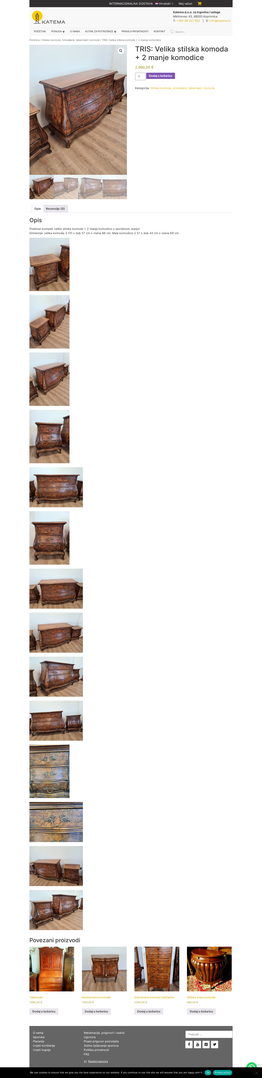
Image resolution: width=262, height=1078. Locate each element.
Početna (40, 31)
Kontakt (159, 31)
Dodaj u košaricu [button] (43, 1011)
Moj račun (185, 3)
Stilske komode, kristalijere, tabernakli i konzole (71, 40)
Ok (208, 1072)
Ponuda (56, 31)
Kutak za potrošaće (99, 31)
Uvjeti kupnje (42, 1050)
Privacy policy (222, 1072)
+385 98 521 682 (188, 20)
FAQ (86, 1054)
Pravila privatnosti (135, 31)
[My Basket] (199, 3)
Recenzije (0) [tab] (55, 208)
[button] (121, 51)
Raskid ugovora (96, 1061)
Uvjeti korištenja (44, 1045)
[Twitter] (214, 1044)
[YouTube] (197, 1044)
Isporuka (39, 1037)
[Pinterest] (206, 1044)
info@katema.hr (220, 20)
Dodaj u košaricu (160, 76)
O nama (75, 31)
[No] (256, 1072)
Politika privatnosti (96, 1050)
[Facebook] (188, 1044)
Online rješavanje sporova (101, 1045)
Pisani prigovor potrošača (101, 1041)
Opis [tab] (37, 208)
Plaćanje (38, 1041)
